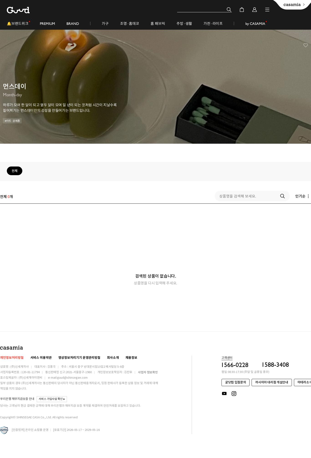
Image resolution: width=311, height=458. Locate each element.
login (254, 9)
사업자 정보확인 (148, 372)
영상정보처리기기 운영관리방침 (79, 358)
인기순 (300, 196)
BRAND (72, 23)
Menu (267, 9)
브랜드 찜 (305, 45)
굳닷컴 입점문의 (235, 382)
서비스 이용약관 (41, 358)
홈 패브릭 (157, 23)
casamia (11, 347)
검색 (229, 9)
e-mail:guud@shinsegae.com (68, 378)
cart (242, 9)
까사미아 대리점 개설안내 (271, 382)
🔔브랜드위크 (17, 23)
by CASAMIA (255, 23)
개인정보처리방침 (12, 358)
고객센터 (227, 358)
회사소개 (113, 358)
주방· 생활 (184, 23)
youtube (224, 393)
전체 (15, 171)
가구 (105, 23)
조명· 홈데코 (129, 23)
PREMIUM (47, 23)
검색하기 (282, 196)
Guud (18, 10)
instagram (234, 393)
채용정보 (131, 358)
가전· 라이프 (213, 23)
